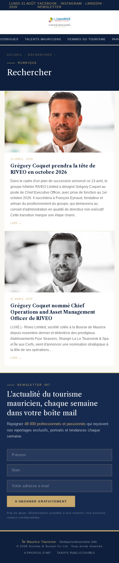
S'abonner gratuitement (41, 501)
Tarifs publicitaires (76, 552)
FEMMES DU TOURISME (86, 39)
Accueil (14, 54)
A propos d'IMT (37, 552)
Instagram (71, 3)
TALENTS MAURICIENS (43, 39)
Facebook (47, 3)
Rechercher (40, 54)
